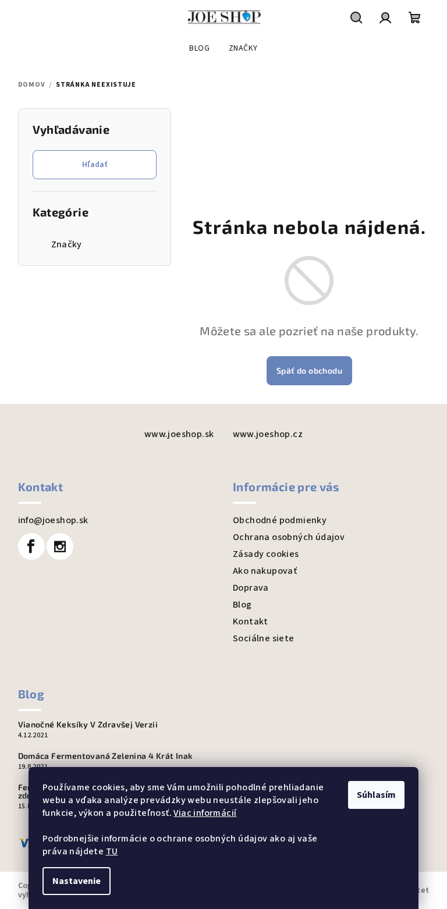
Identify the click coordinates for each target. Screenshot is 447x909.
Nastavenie (76, 881)
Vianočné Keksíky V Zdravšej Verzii (88, 724)
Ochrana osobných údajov (289, 537)
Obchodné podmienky (280, 520)
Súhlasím (376, 795)
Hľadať (94, 165)
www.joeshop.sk (179, 434)
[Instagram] (60, 546)
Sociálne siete (264, 638)
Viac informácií (204, 813)
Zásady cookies (266, 554)
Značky (66, 244)
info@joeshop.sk (53, 520)
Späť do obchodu (309, 370)
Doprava (251, 587)
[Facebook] (31, 546)
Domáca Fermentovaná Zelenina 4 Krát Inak (105, 756)
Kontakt (250, 621)
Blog (242, 604)
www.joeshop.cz (268, 434)
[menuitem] (199, 48)
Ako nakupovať (265, 570)
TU (112, 851)
